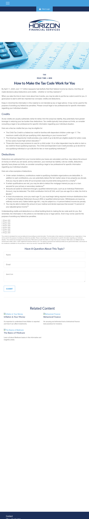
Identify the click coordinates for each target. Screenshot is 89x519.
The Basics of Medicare (14, 333)
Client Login (46, 9)
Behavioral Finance (52, 317)
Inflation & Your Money (14, 317)
